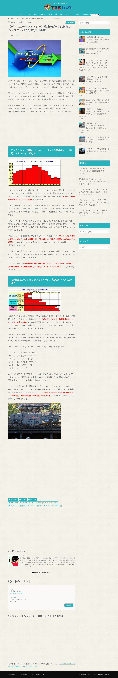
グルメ (36, 14)
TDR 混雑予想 (26, 503)
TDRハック (93, 674)
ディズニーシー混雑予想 (17, 506)
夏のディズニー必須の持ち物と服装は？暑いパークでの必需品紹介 (97, 101)
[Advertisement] (41, 129)
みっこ (16, 35)
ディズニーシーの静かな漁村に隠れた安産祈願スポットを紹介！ (97, 150)
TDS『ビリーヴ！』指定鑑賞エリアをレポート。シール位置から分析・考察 (97, 139)
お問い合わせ (85, 14)
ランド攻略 (33, 499)
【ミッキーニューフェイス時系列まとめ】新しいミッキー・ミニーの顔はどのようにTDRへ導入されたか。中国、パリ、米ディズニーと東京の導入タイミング (94, 65)
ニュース (42, 14)
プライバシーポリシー (38, 674)
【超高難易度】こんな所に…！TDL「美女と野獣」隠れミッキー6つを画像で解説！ (97, 39)
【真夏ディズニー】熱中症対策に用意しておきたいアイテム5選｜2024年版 (93, 171)
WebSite (38, 572)
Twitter (48, 572)
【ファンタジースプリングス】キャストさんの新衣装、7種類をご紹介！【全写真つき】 (93, 192)
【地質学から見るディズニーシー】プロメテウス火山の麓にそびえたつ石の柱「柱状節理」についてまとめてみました (94, 126)
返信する (69, 605)
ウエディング (63, 14)
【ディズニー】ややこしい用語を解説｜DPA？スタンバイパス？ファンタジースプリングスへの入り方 (93, 202)
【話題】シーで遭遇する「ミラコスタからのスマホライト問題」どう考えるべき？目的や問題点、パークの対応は (94, 112)
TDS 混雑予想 (37, 503)
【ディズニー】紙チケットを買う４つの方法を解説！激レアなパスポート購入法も (97, 90)
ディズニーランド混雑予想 (53, 506)
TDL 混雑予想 (14, 503)
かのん (82, 72)
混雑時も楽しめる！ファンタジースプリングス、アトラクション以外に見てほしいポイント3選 (93, 181)
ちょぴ (89, 104)
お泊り (72, 14)
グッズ (29, 14)
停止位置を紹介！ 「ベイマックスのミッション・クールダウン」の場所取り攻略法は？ (97, 51)
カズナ (82, 132)
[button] (34, 58)
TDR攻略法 (14, 499)
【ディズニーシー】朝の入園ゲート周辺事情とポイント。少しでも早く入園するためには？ (97, 79)
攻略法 (50, 14)
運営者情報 (11, 674)
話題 (56, 14)
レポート (22, 14)
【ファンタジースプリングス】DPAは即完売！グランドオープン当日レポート (93, 213)
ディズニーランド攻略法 (35, 506)
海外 (77, 14)
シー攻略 (23, 499)
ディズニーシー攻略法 (51, 503)
